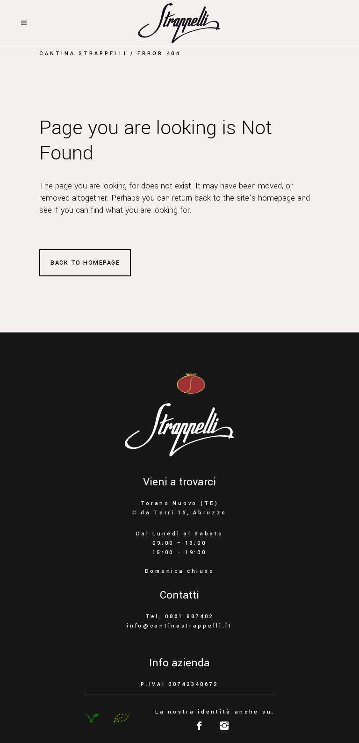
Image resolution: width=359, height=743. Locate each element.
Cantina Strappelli (83, 53)
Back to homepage (85, 263)
